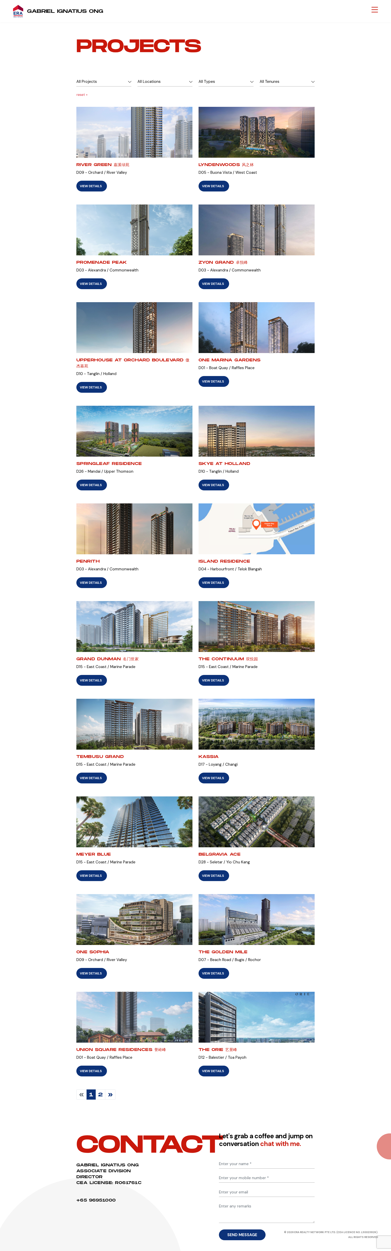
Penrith (88, 561)
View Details (91, 186)
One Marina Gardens (230, 360)
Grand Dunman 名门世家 (107, 659)
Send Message (242, 1234)
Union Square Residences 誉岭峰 (121, 1049)
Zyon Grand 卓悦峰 (223, 262)
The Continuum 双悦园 (228, 659)
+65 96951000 (96, 1200)
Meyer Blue (93, 854)
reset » (82, 94)
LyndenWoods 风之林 (226, 164)
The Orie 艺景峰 (218, 1049)
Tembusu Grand (100, 756)
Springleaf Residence (109, 463)
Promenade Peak (101, 262)
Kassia (209, 756)
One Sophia (93, 952)
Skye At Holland (224, 463)
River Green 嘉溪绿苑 (103, 164)
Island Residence (224, 561)
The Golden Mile (223, 952)
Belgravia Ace (220, 854)
